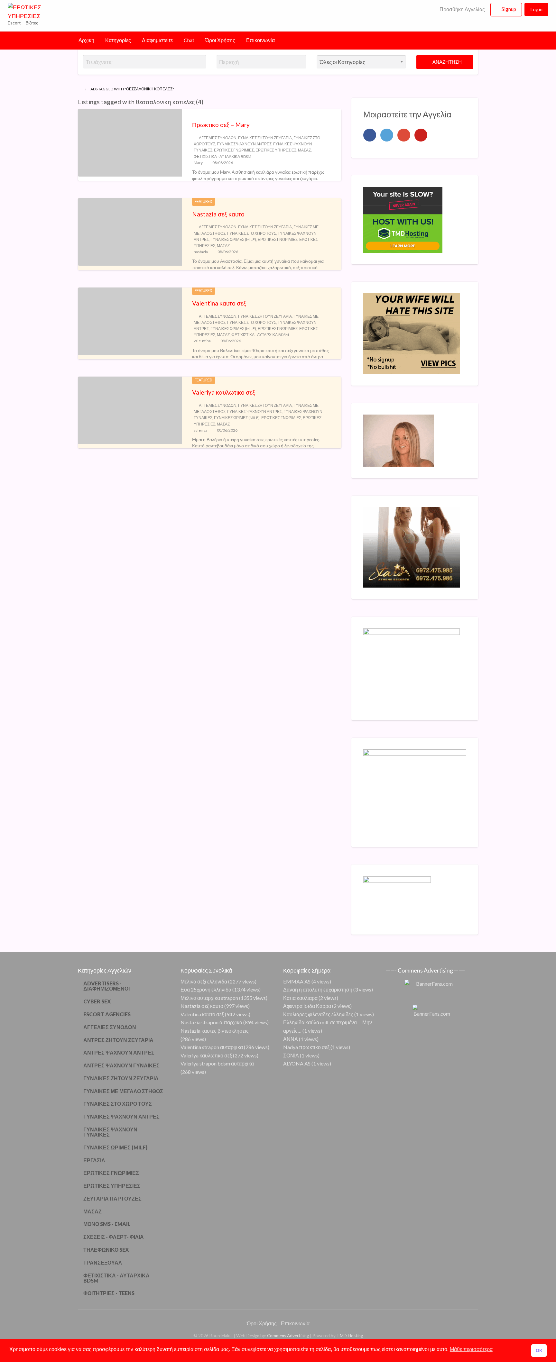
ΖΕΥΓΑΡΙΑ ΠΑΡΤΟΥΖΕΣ (112, 1198)
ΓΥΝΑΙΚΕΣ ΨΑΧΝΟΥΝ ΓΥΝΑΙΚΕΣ (110, 1132)
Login (536, 9)
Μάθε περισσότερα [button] (471, 1349)
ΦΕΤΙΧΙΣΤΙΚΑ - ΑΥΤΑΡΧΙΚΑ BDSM (222, 156)
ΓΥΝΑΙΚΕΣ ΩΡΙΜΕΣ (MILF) (233, 239)
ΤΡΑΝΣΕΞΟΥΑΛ (102, 1262)
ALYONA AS (296, 1063)
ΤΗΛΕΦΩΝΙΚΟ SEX (106, 1250)
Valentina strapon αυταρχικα (212, 1047)
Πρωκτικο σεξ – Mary (221, 124)
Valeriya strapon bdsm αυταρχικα (217, 1063)
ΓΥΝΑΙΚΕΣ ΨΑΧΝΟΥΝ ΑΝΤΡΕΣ (244, 144)
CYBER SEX (97, 1001)
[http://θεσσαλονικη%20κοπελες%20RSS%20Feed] (206, 101)
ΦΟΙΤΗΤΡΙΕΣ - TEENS (108, 1293)
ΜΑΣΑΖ (304, 150)
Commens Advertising (288, 1335)
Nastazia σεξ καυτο (218, 214)
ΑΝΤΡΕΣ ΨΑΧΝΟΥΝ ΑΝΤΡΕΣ (118, 1052)
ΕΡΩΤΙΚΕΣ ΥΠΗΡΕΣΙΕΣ (275, 150)
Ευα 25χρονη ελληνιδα (206, 989)
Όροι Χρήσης (220, 40)
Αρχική (86, 40)
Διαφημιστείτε (157, 40)
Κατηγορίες (118, 40)
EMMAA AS (296, 981)
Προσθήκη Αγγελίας (462, 9)
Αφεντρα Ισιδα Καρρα (307, 1006)
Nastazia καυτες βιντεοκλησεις (215, 1031)
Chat (189, 40)
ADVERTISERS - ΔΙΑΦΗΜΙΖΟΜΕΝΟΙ (106, 986)
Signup (509, 9)
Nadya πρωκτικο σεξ (306, 1047)
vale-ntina (202, 340)
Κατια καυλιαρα (300, 998)
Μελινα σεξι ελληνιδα (204, 981)
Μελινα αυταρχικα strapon (209, 998)
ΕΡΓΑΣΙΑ (94, 1160)
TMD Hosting (350, 1335)
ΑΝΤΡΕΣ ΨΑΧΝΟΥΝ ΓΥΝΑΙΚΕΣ (121, 1065)
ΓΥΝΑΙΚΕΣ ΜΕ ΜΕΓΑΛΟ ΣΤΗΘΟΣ (123, 1091)
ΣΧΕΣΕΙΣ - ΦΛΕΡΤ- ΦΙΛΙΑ (113, 1237)
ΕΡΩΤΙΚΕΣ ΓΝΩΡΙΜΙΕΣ (234, 150)
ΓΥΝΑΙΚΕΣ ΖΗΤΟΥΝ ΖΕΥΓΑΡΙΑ (265, 137)
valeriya (200, 430)
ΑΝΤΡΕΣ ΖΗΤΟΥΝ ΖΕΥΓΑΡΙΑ (118, 1040)
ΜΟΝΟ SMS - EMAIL (107, 1224)
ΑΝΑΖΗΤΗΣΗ (446, 62)
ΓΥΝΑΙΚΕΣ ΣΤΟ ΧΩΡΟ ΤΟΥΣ (251, 233)
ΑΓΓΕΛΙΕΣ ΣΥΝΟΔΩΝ (217, 137)
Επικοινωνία (260, 40)
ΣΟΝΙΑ (291, 1055)
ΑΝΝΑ (290, 1039)
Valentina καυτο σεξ (219, 303)
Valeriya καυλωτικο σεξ (223, 392)
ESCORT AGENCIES (107, 1014)
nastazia (201, 251)
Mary (198, 162)
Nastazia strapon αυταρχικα (211, 1022)
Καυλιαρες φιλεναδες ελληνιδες (318, 1014)
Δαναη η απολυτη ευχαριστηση (317, 989)
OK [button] (539, 1350)
